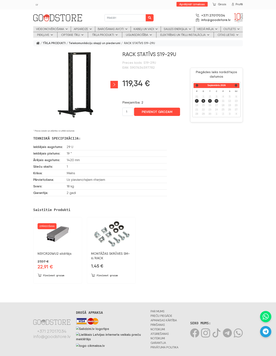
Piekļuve (43, 35)
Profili (239, 4)
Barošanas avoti (111, 29)
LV (37, 4)
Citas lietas (226, 35)
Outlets (229, 29)
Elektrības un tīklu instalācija (183, 35)
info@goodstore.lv (216, 20)
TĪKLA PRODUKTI (54, 43)
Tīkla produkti (103, 35)
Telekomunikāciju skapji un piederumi (94, 43)
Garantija (158, 343)
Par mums (157, 311)
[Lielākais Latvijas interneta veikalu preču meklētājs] (110, 336)
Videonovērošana (50, 29)
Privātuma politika (164, 347)
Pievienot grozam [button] (53, 275)
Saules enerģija (175, 29)
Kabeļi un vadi (144, 29)
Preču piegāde (161, 316)
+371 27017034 (213, 15)
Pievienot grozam (157, 112)
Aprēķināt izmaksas (192, 4)
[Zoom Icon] (75, 84)
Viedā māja (205, 29)
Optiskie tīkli (70, 35)
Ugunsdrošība (137, 35)
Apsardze (81, 29)
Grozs (222, 4)
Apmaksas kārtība (164, 320)
